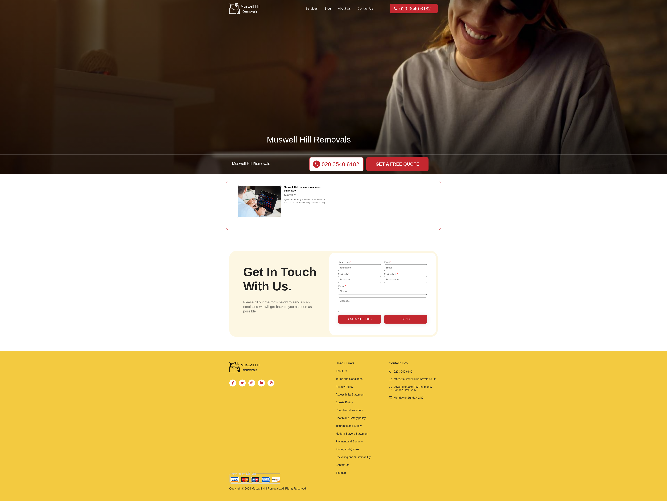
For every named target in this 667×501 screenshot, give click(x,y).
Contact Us (365, 8)
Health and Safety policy (351, 418)
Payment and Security (349, 441)
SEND (406, 319)
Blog (328, 8)
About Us (344, 8)
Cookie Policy (344, 402)
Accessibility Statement (350, 394)
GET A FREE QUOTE (397, 164)
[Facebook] (232, 383)
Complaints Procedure (349, 410)
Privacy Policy (344, 386)
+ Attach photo (360, 319)
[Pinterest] (270, 383)
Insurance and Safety (349, 425)
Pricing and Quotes (347, 449)
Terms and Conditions (349, 378)
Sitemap (341, 472)
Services (312, 8)
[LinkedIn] (261, 383)
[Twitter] (242, 383)
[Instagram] (251, 383)
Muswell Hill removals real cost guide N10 (302, 189)
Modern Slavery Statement (352, 433)
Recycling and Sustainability (353, 457)
